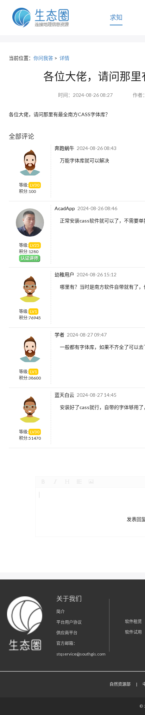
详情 (64, 58)
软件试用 (133, 632)
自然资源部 (120, 684)
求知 (116, 17)
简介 (60, 611)
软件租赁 (133, 621)
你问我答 (43, 58)
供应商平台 (66, 632)
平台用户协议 (69, 622)
